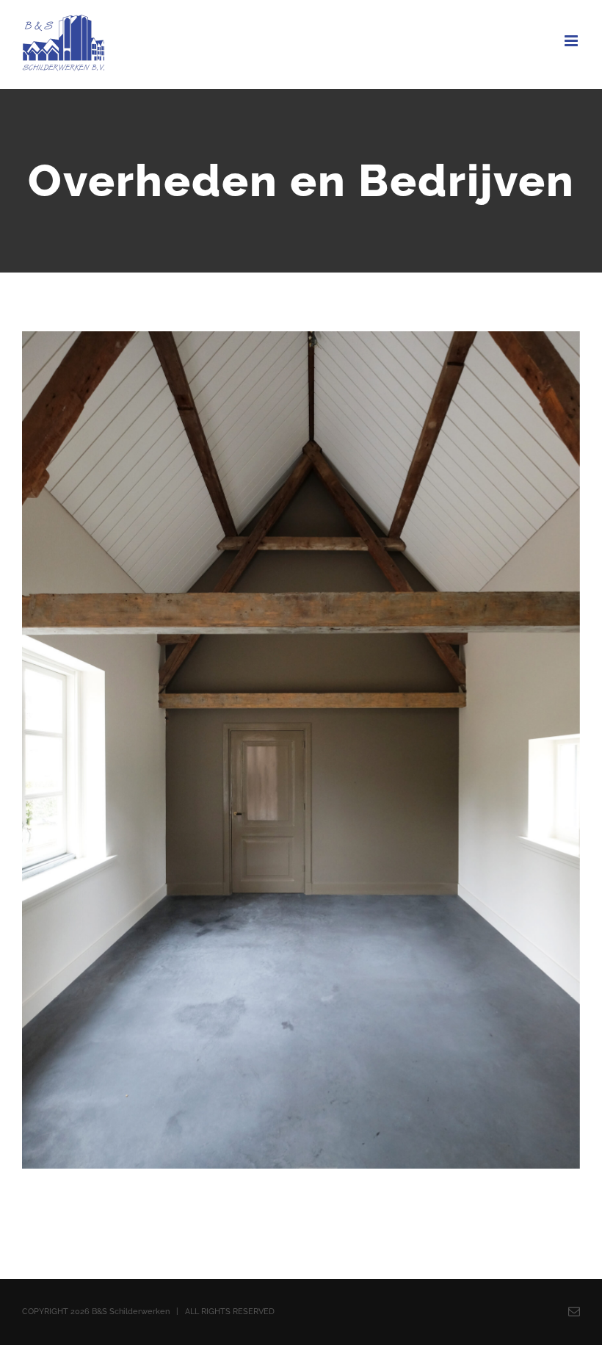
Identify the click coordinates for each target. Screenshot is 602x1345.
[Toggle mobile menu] (572, 40)
